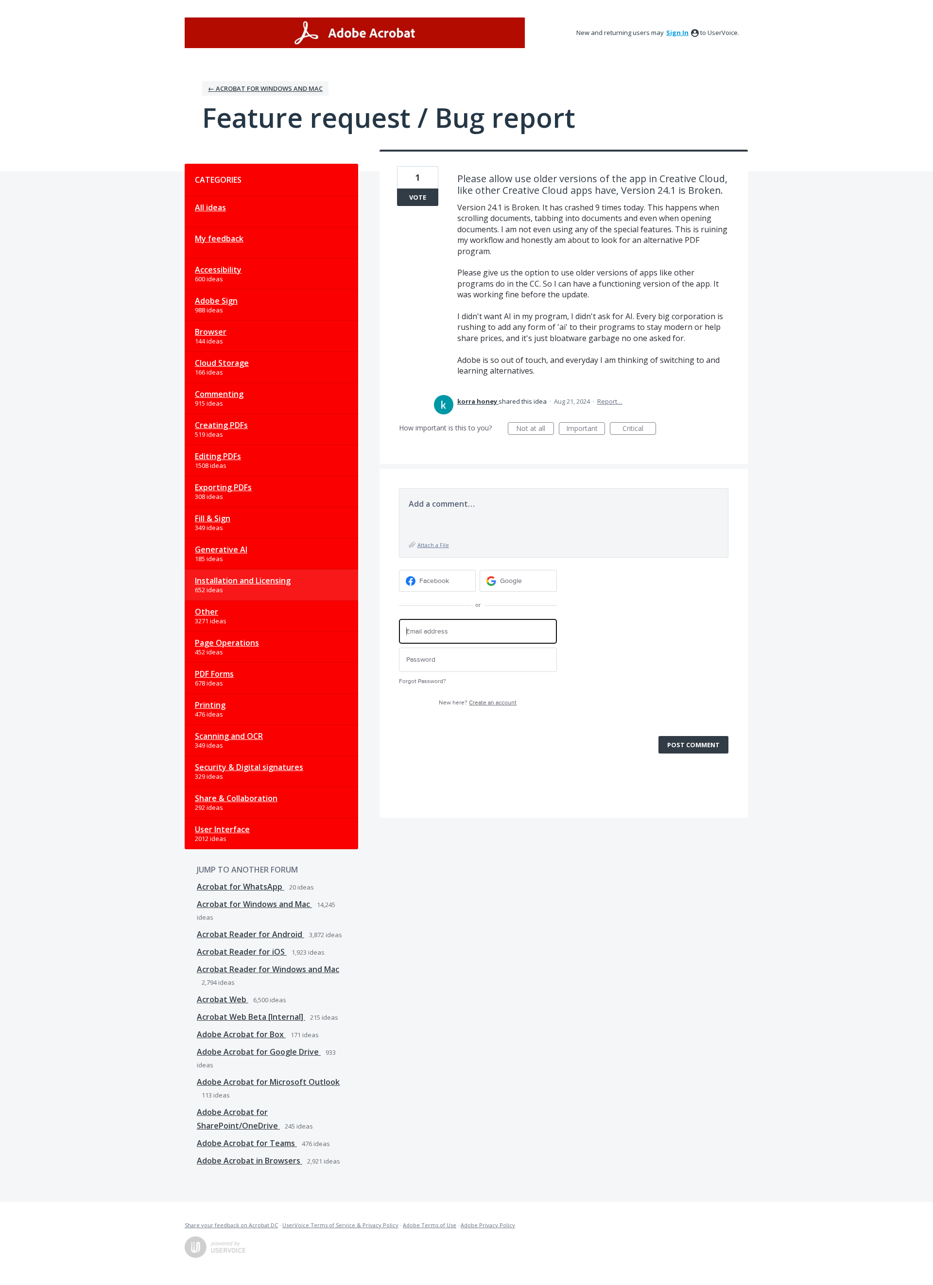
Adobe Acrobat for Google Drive (259, 1051)
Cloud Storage (222, 363)
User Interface (222, 829)
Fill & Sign (212, 518)
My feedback (219, 238)
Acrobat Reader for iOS (242, 951)
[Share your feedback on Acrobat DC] (355, 32)
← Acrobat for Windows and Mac (265, 88)
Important (585, 429)
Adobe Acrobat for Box (241, 1034)
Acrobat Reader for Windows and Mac (268, 969)
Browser (210, 331)
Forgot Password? (422, 681)
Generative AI (221, 549)
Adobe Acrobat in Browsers (249, 1160)
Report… (609, 401)
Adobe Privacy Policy (488, 1225)
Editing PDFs (218, 456)
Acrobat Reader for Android (250, 934)
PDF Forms (214, 673)
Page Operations (227, 642)
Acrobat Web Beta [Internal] (251, 1016)
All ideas (210, 207)
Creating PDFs (221, 425)
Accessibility (218, 269)
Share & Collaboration (236, 798)
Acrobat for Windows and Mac (254, 904)
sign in (677, 32)
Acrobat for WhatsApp (240, 886)
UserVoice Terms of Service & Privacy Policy (340, 1225)
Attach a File (433, 544)
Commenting (219, 394)
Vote (417, 197)
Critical (639, 429)
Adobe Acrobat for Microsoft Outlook (268, 1082)
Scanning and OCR (229, 736)
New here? (478, 702)
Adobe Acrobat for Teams (247, 1143)
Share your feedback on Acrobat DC (231, 1225)
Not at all (535, 429)
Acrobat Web (222, 999)
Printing (210, 705)
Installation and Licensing (243, 580)
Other (206, 611)
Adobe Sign (216, 300)
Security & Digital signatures (249, 767)
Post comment (693, 744)
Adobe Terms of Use (429, 1225)
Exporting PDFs (223, 487)
